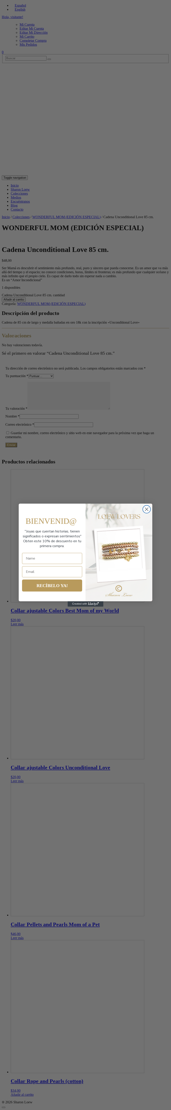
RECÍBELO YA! (52, 585)
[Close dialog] (147, 509)
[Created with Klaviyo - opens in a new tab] (85, 604)
